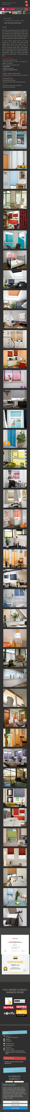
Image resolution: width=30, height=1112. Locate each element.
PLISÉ (22, 20)
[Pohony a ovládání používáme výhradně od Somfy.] (9, 1013)
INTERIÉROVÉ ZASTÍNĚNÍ (12, 20)
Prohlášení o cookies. (8, 1098)
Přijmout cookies (15, 1108)
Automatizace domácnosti (15, 1077)
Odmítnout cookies (15, 1105)
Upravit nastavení (15, 1102)
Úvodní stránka (7, 18)
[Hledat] (26, 2)
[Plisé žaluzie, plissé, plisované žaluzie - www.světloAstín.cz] (15, 100)
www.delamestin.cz (9, 1045)
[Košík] (26, 5)
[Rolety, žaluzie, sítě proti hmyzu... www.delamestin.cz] (12, 9)
